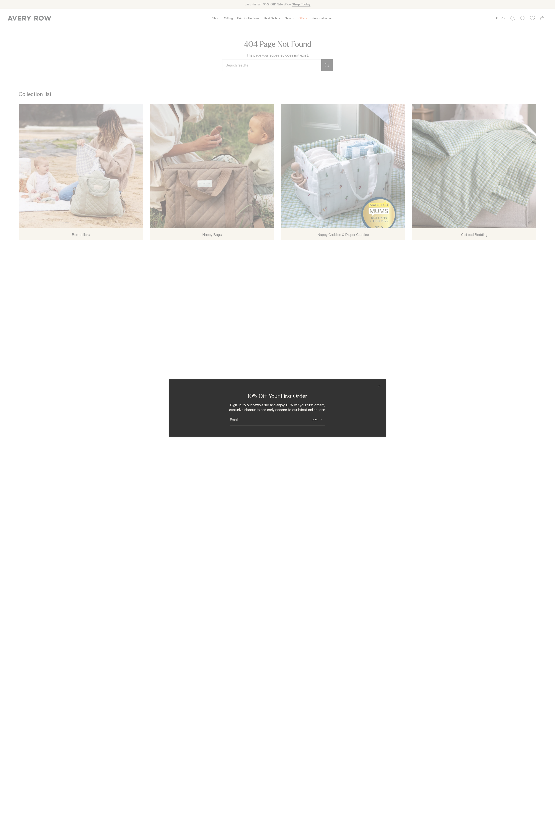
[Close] (379, 386)
